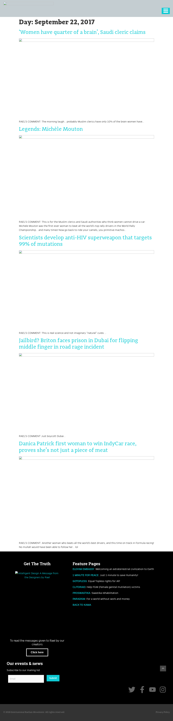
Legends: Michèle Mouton (51, 129)
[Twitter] (131, 689)
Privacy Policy (163, 712)
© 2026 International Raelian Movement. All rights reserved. (34, 712)
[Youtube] (152, 689)
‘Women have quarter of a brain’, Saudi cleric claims (82, 32)
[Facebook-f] (142, 689)
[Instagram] (162, 689)
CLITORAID (79, 587)
